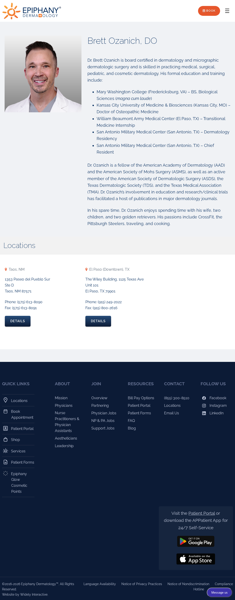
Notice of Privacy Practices (141, 584)
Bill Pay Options (141, 398)
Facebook (217, 398)
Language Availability (100, 584)
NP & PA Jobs (103, 420)
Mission (61, 398)
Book (210, 10)
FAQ (131, 420)
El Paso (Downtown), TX (109, 269)
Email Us (171, 413)
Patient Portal (22, 429)
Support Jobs (103, 428)
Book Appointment (22, 414)
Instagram (218, 405)
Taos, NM (17, 269)
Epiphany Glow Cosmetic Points (19, 482)
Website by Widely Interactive (25, 594)
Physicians (64, 405)
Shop (15, 440)
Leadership (64, 446)
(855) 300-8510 (176, 398)
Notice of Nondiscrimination (188, 584)
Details (17, 321)
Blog (132, 428)
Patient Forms (22, 462)
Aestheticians (66, 438)
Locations (19, 401)
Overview (99, 398)
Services (18, 451)
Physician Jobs (103, 413)
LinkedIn (216, 413)
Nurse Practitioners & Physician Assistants (67, 422)
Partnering (100, 405)
